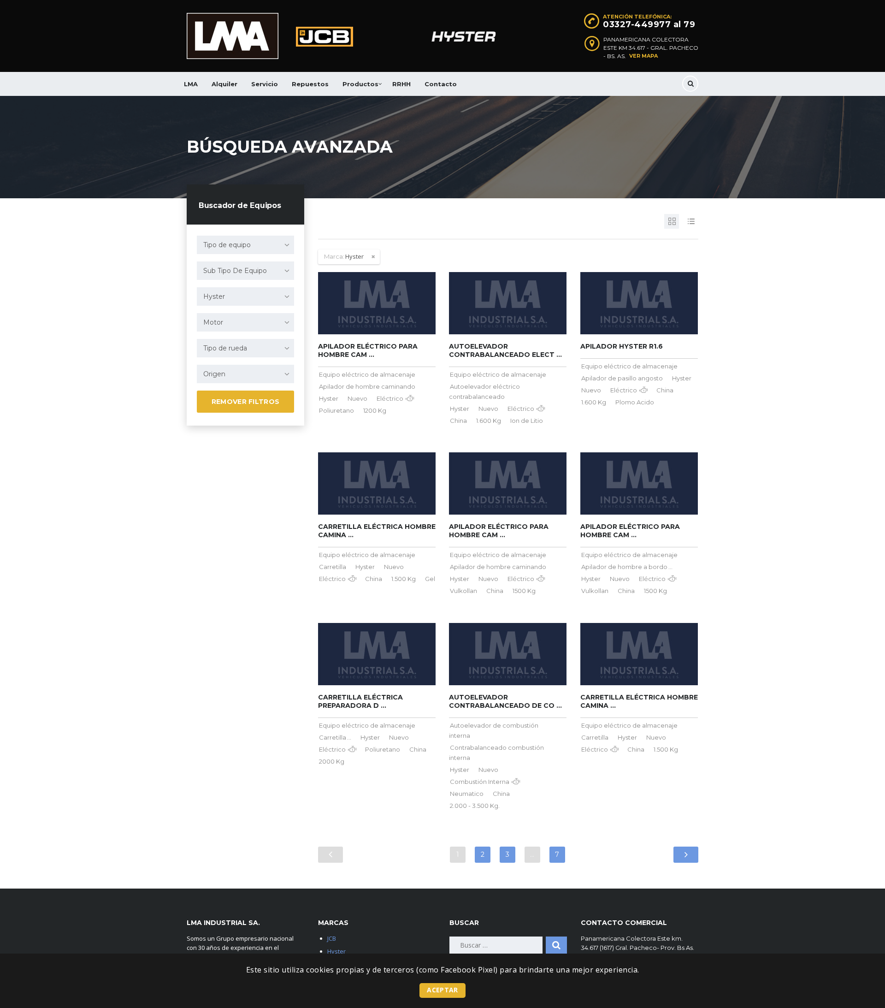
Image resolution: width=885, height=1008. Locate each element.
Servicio (264, 84)
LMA (191, 84)
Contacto (441, 84)
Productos (360, 84)
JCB (331, 938)
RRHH (401, 84)
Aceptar (442, 989)
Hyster (336, 951)
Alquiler (224, 84)
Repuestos (310, 84)
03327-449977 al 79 (649, 24)
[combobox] (245, 245)
